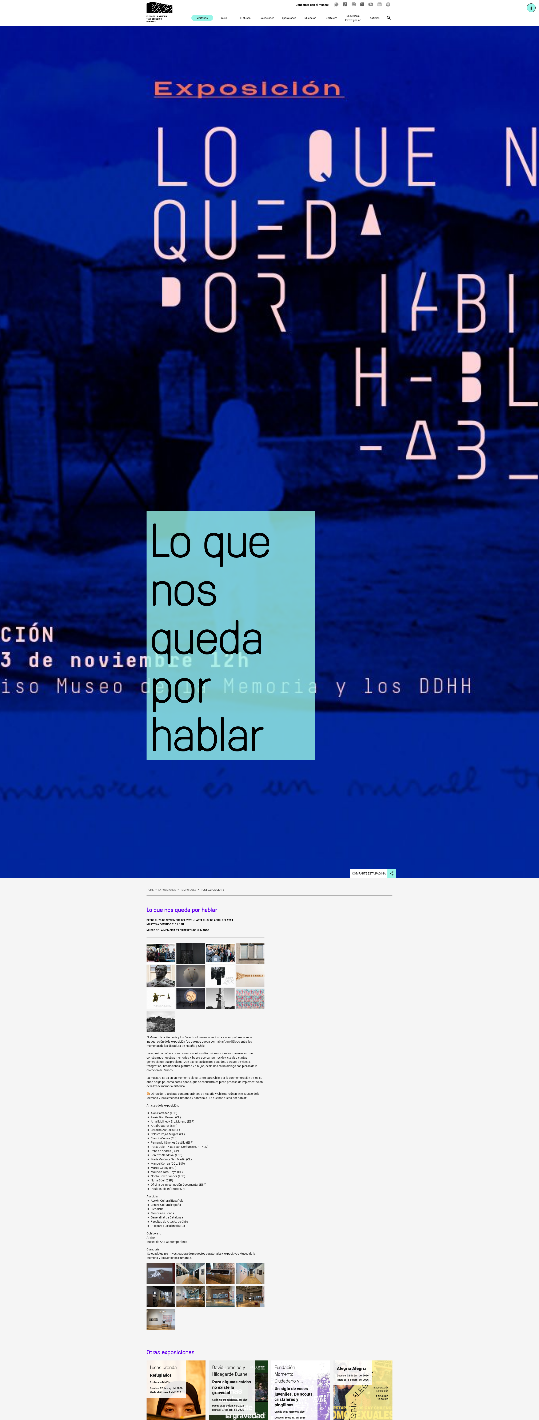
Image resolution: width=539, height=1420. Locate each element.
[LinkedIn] (379, 6)
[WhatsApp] (336, 6)
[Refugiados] (176, 1399)
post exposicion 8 (212, 889)
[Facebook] (388, 6)
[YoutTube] (371, 6)
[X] (362, 6)
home (150, 889)
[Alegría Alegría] (363, 1399)
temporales (188, 889)
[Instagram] (353, 6)
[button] (161, 953)
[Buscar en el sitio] (388, 17)
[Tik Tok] (345, 6)
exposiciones (167, 889)
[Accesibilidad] (531, 7)
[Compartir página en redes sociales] (391, 873)
